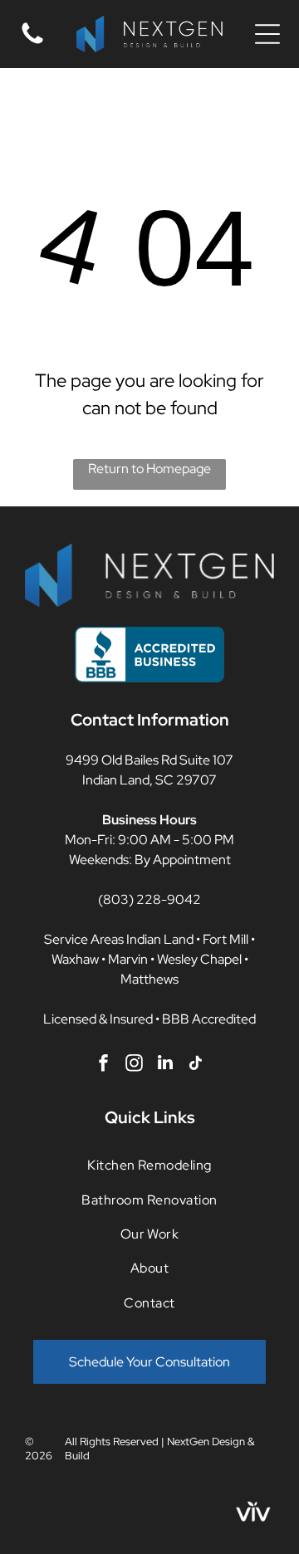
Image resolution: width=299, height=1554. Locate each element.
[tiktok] (196, 1064)
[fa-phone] (32, 42)
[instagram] (134, 1064)
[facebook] (104, 1064)
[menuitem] (149, 1165)
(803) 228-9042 (149, 899)
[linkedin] (165, 1064)
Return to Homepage (149, 468)
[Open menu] (267, 34)
